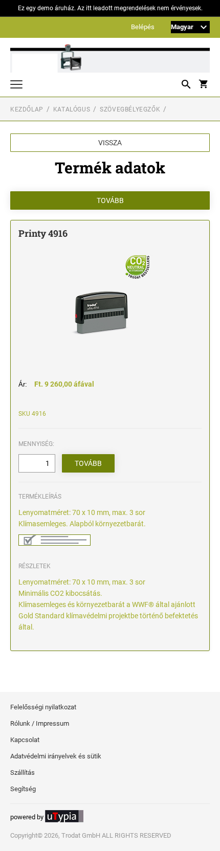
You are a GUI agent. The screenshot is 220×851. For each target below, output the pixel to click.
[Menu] (16, 85)
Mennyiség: (36, 443)
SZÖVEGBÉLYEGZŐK (130, 109)
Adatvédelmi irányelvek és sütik (55, 756)
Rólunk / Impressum (39, 723)
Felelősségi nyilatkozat (43, 707)
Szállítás (22, 772)
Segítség (23, 789)
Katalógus (71, 109)
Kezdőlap (26, 109)
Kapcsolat (24, 740)
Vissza (110, 143)
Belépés (143, 27)
